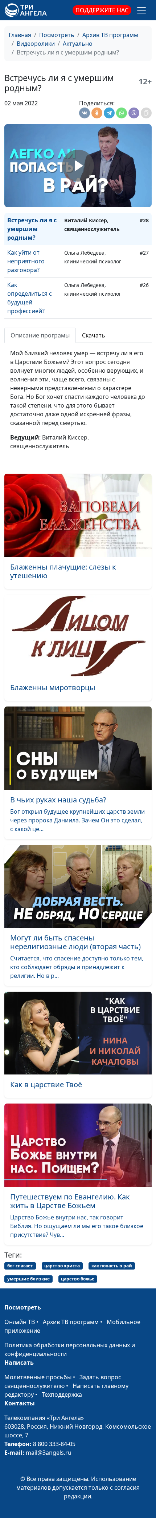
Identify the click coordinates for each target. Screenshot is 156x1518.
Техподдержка (62, 1394)
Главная (20, 35)
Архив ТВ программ (110, 35)
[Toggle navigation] (141, 10)
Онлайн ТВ (19, 1322)
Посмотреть (56, 35)
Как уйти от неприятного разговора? (26, 261)
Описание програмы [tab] (40, 335)
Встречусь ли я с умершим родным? (32, 229)
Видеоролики (36, 44)
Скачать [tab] (93, 335)
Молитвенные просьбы (37, 1377)
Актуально (78, 44)
